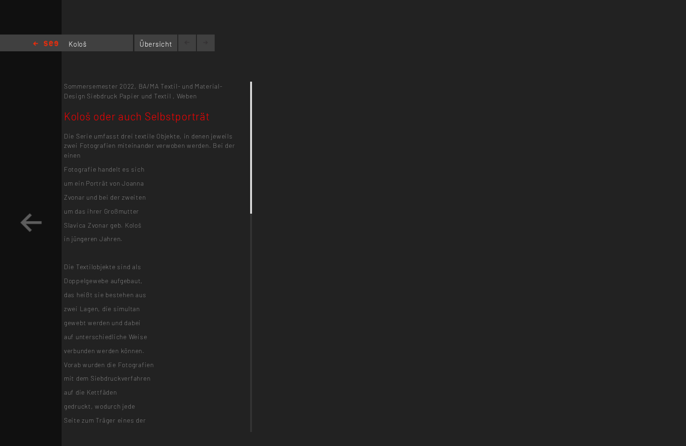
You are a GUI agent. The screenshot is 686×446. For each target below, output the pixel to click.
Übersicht (156, 44)
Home (45, 44)
